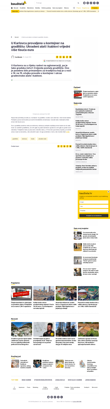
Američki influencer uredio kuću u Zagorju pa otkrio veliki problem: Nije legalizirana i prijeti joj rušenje (86, 135)
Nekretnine (30, 8)
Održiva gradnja (46, 8)
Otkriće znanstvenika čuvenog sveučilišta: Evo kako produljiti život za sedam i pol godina (92, 366)
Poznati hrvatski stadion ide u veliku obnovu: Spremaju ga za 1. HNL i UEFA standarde (62, 11)
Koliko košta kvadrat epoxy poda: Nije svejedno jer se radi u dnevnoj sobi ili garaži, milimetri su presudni (90, 247)
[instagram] (87, 3)
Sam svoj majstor (57, 8)
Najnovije (78, 103)
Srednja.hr (86, 387)
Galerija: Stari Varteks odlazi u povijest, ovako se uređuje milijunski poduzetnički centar (86, 167)
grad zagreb (26, 380)
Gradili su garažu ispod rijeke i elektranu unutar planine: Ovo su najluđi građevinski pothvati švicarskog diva (21, 341)
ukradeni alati (42, 138)
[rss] (97, 3)
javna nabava (90, 380)
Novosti (16, 8)
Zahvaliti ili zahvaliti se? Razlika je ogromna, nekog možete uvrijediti (25, 364)
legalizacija (60, 380)
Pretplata (95, 8)
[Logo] (18, 3)
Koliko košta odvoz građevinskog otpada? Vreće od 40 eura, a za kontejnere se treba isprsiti (86, 123)
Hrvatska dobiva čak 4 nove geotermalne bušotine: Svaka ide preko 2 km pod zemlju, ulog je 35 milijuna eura (66, 341)
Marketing (35, 387)
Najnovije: (15, 11)
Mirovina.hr (95, 387)
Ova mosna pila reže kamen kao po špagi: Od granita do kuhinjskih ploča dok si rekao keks (90, 235)
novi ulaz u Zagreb (75, 380)
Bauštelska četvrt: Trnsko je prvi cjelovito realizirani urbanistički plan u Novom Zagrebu (85, 111)
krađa (32, 138)
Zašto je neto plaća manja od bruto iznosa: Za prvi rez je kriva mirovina (70, 364)
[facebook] (94, 3)
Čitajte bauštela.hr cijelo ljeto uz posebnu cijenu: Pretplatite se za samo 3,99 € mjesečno (90, 94)
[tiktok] (91, 3)
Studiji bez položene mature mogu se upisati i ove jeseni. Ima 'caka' (48, 364)
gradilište (15, 138)
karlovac (24, 138)
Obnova (66, 8)
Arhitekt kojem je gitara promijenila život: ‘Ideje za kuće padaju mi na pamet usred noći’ (42, 341)
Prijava (79, 8)
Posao (28, 387)
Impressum (21, 387)
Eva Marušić (18, 57)
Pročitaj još (16, 356)
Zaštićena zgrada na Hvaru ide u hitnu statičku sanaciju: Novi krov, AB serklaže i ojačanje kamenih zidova (88, 341)
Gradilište (23, 8)
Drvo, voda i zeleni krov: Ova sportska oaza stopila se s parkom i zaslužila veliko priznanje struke (86, 156)
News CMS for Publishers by (69, 401)
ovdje (67, 132)
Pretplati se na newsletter (94, 215)
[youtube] (84, 3)
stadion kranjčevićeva (43, 380)
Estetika (37, 8)
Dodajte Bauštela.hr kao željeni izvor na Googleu (58, 60)
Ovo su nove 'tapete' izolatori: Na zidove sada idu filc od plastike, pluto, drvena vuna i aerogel (91, 271)
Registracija (85, 8)
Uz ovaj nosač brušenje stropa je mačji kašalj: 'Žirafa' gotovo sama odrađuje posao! (90, 259)
